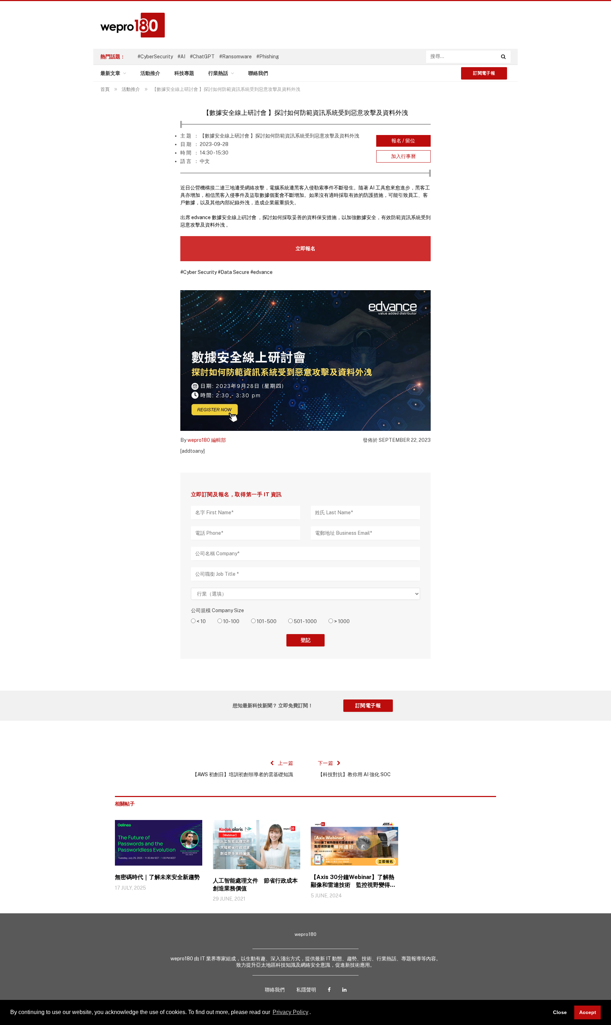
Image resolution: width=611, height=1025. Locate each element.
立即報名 (305, 248)
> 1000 (341, 621)
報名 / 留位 (403, 141)
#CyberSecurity (155, 56)
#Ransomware (235, 56)
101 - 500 (266, 621)
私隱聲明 (306, 989)
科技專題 (184, 73)
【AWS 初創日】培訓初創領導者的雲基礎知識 (242, 774)
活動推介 (150, 73)
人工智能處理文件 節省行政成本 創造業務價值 (256, 884)
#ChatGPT (202, 56)
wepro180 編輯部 (206, 440)
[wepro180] (129, 25)
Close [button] (560, 1012)
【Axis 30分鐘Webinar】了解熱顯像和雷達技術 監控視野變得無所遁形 (353, 881)
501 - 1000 (305, 621)
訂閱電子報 (484, 73)
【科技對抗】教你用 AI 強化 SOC (354, 774)
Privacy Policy (290, 1012)
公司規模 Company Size (217, 610)
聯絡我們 (258, 73)
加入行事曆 (403, 156)
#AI (181, 56)
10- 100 (230, 621)
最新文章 (110, 73)
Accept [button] (587, 1012)
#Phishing (267, 56)
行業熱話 (218, 73)
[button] (313, 1013)
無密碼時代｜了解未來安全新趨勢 (157, 877)
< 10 (201, 621)
